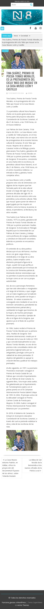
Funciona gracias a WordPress (14, 602)
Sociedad (5, 51)
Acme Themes (23, 605)
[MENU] (2, 28)
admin (30, 93)
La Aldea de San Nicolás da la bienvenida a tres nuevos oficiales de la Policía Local (33, 465)
